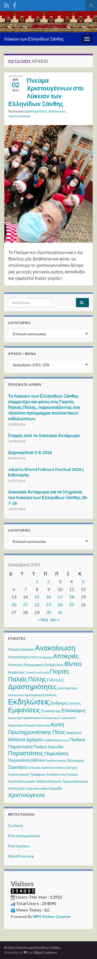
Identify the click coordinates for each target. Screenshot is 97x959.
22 (36, 604)
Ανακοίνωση (55, 647)
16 (48, 596)
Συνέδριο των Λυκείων (62, 774)
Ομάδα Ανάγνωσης (56, 740)
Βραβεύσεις (16, 672)
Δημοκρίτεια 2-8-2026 (30, 452)
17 (60, 596)
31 (60, 612)
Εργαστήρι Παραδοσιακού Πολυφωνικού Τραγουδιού (42, 718)
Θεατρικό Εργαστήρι (37, 725)
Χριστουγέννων (19, 116)
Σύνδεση (15, 825)
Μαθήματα (74, 733)
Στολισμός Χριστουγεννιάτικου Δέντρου (52, 767)
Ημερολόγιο (15, 725)
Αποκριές (66, 656)
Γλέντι (52, 679)
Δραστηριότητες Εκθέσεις (41, 695)
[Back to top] (85, 947)
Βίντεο (73, 663)
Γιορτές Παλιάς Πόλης (39, 675)
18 (71, 596)
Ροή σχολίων (19, 846)
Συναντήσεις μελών (21, 781)
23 (48, 604)
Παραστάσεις (25, 753)
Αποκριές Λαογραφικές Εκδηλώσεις (36, 665)
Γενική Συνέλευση (37, 672)
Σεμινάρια (17, 766)
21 (25, 604)
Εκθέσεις (75, 703)
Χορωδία (55, 788)
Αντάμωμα (45, 657)
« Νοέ (43, 619)
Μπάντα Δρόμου (25, 739)
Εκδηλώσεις (57, 111)
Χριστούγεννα (26, 794)
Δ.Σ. (61, 680)
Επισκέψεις (74, 710)
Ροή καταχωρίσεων (24, 835)
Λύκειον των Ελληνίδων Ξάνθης (34, 38)
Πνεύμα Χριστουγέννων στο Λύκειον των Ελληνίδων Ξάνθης (46, 92)
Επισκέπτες (51, 711)
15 (36, 596)
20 (13, 604)
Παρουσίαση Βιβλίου (26, 760)
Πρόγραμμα (75, 760)
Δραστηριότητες (35, 111)
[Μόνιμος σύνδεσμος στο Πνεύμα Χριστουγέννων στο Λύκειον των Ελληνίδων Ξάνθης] (48, 183)
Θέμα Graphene (45, 952)
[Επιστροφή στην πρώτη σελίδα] (48, 21)
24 (60, 604)
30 (48, 612)
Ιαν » (55, 619)
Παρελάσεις (56, 753)
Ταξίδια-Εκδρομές (49, 781)
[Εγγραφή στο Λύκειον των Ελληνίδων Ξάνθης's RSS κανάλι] (6, 4)
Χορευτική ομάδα (37, 788)
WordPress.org (21, 856)
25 (71, 604)
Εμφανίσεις (24, 710)
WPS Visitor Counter (52, 916)
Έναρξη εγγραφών (21, 649)
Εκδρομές (59, 702)
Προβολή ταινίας (55, 760)
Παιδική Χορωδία (48, 746)
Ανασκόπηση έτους (23, 657)
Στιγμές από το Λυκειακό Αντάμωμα (44, 435)
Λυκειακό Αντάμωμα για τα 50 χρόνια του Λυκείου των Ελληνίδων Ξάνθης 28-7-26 (48, 497)
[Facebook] (14, 4)
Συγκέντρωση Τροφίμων (27, 774)
